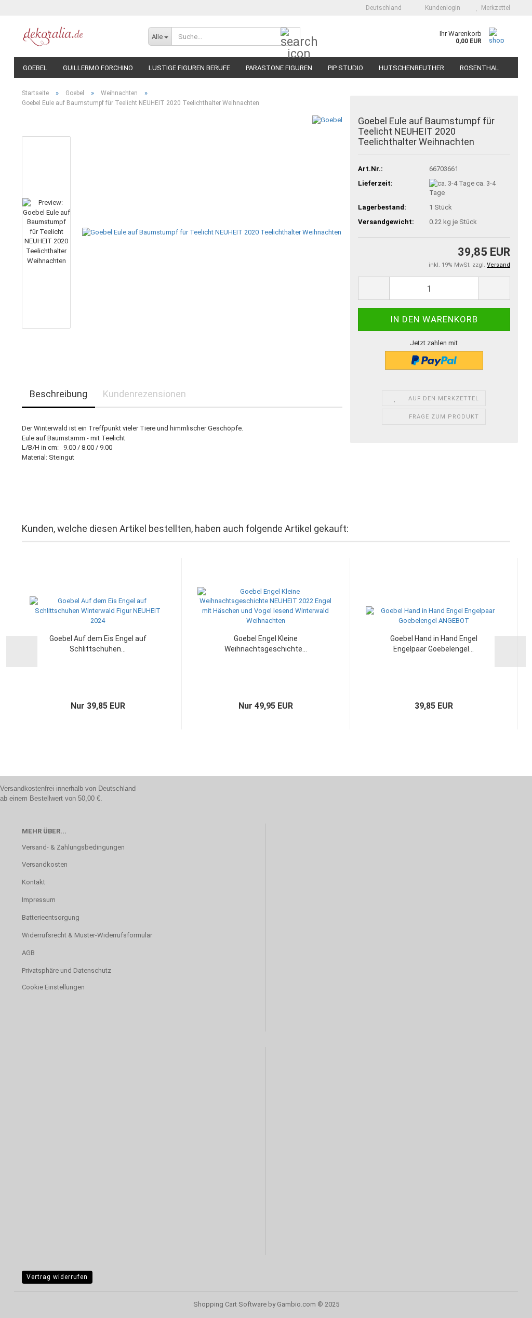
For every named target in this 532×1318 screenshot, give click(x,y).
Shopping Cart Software (230, 1304)
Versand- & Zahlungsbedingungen (73, 847)
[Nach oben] (503, 1302)
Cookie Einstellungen (53, 987)
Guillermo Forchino (98, 68)
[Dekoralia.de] (77, 36)
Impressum (39, 900)
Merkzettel (494, 7)
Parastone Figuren (279, 68)
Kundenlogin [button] (441, 7)
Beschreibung (58, 393)
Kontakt (33, 882)
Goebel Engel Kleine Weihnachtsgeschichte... (265, 643)
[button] (380, 8)
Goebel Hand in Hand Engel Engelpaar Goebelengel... (433, 643)
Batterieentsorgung (50, 917)
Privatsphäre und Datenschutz (66, 970)
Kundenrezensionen (144, 393)
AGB (28, 953)
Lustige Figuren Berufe (189, 68)
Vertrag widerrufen (57, 1277)
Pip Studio (345, 68)
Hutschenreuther (411, 68)
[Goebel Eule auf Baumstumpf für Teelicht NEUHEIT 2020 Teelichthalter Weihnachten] (211, 232)
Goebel (35, 68)
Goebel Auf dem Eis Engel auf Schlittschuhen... (98, 643)
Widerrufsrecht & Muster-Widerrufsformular (87, 935)
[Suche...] (290, 37)
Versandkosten (45, 864)
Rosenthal (479, 68)
